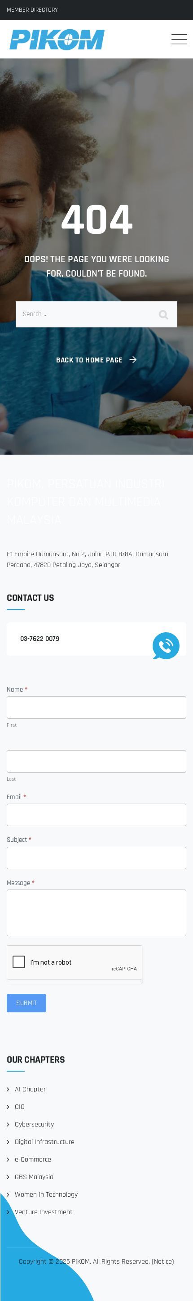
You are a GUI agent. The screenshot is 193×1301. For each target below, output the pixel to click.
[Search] (152, 39)
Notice (163, 1261)
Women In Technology (46, 1194)
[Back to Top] (174, 1286)
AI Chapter (30, 1089)
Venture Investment (44, 1212)
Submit (26, 1003)
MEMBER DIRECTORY (32, 10)
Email (16, 797)
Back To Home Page (89, 360)
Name (17, 689)
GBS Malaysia (34, 1177)
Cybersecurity (34, 1124)
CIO (20, 1107)
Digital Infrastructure (45, 1142)
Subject (19, 840)
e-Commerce (33, 1159)
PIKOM (81, 1261)
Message (21, 883)
